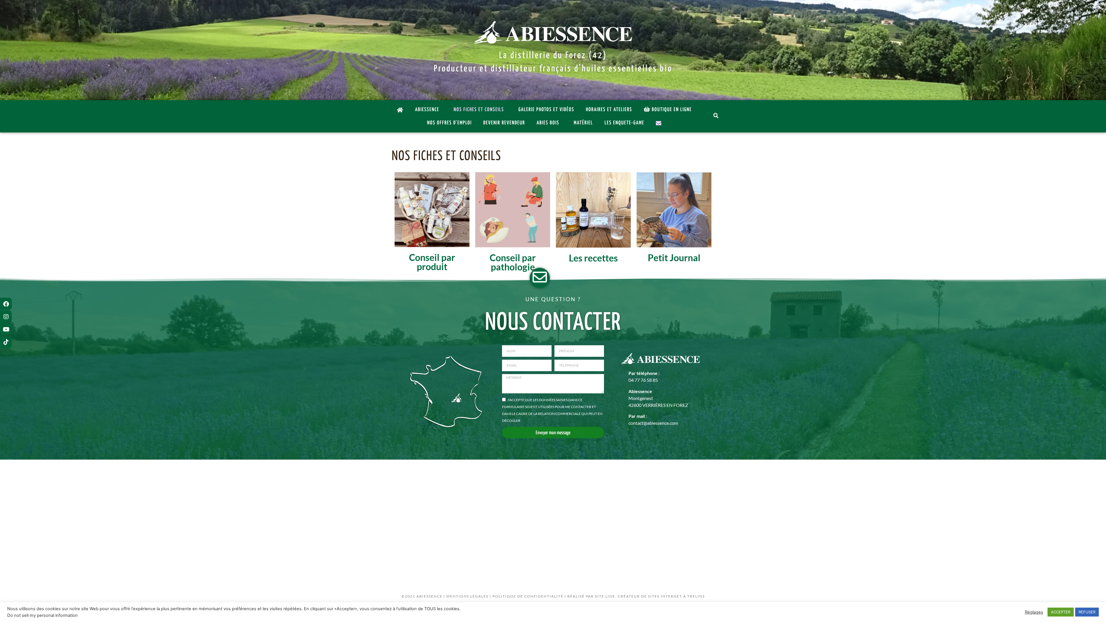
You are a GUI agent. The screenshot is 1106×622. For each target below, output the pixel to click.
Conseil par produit (432, 262)
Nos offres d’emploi (449, 123)
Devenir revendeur (504, 123)
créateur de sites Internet (650, 596)
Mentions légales (467, 596)
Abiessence (427, 109)
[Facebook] (6, 304)
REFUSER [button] (1087, 612)
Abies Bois (548, 123)
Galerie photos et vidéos (546, 109)
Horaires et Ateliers (609, 109)
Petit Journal (674, 257)
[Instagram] (6, 317)
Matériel (583, 123)
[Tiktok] (6, 342)
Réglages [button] (1034, 612)
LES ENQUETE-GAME (624, 123)
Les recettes (593, 257)
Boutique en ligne (672, 109)
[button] (716, 116)
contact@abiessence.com (653, 423)
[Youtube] (6, 329)
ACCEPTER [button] (1060, 612)
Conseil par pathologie (513, 262)
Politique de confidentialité (528, 596)
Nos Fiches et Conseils (479, 109)
